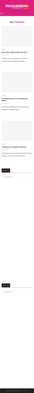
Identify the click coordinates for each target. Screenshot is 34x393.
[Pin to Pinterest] (18, 64)
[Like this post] (13, 64)
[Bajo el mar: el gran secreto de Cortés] (17, 36)
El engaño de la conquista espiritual (14, 147)
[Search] (32, 13)
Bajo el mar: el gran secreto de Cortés (14, 52)
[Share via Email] (20, 64)
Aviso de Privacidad (24, 390)
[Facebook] (24, 13)
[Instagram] (27, 13)
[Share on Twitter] (17, 64)
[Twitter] (25, 13)
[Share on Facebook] (15, 64)
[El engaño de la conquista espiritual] (17, 131)
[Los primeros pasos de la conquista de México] (17, 82)
